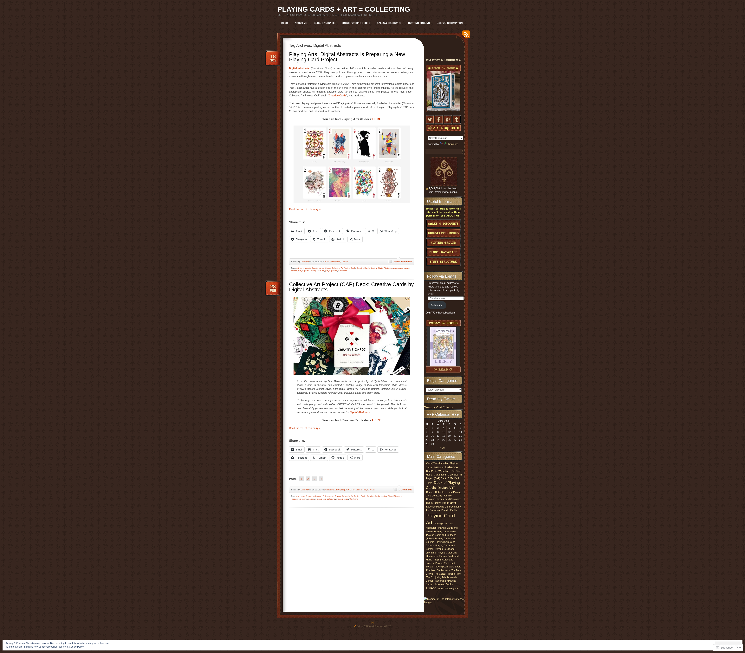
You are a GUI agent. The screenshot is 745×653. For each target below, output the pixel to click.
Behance (451, 467)
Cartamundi (440, 474)
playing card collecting (325, 499)
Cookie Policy (76, 646)
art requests (305, 268)
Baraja (315, 268)
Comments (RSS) (382, 626)
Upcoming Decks (443, 584)
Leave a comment (403, 261)
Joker (438, 502)
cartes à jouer (325, 268)
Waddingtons (451, 588)
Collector (305, 262)
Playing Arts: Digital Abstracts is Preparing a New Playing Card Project (347, 56)
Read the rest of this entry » (305, 209)
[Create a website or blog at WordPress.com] (372, 623)
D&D (450, 478)
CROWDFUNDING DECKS (355, 23)
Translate (453, 144)
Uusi (440, 588)
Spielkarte (342, 271)
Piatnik (445, 510)
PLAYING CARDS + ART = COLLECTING (343, 9)
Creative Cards (363, 268)
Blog (284, 23)
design (374, 268)
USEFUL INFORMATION (450, 23)
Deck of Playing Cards (365, 490)
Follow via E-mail (441, 276)
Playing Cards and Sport (448, 566)
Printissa (430, 570)
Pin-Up (453, 510)
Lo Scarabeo (433, 510)
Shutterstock (443, 570)
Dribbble (439, 492)
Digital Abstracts (385, 268)
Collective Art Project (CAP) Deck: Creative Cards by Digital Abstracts (351, 287)
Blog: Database (324, 23)
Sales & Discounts (389, 23)
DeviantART (446, 488)
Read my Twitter (441, 399)
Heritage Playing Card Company (443, 499)
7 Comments (405, 489)
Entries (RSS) (363, 626)
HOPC (429, 503)
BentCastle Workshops (438, 471)
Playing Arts (303, 271)
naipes (294, 271)
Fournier (448, 495)
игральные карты (401, 268)
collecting (317, 496)
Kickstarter (449, 502)
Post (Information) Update (336, 262)
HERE (376, 119)
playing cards (331, 271)
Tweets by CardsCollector (438, 407)
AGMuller (439, 467)
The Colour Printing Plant (447, 573)
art (297, 268)
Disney (430, 492)
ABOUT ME (301, 23)
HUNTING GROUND (419, 23)
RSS (465, 35)
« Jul (442, 447)
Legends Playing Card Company (443, 506)
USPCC (431, 588)
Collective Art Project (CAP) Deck (339, 490)
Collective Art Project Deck (343, 268)
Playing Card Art (317, 271)
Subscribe (437, 305)
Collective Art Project (332, 496)
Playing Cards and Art (445, 531)
